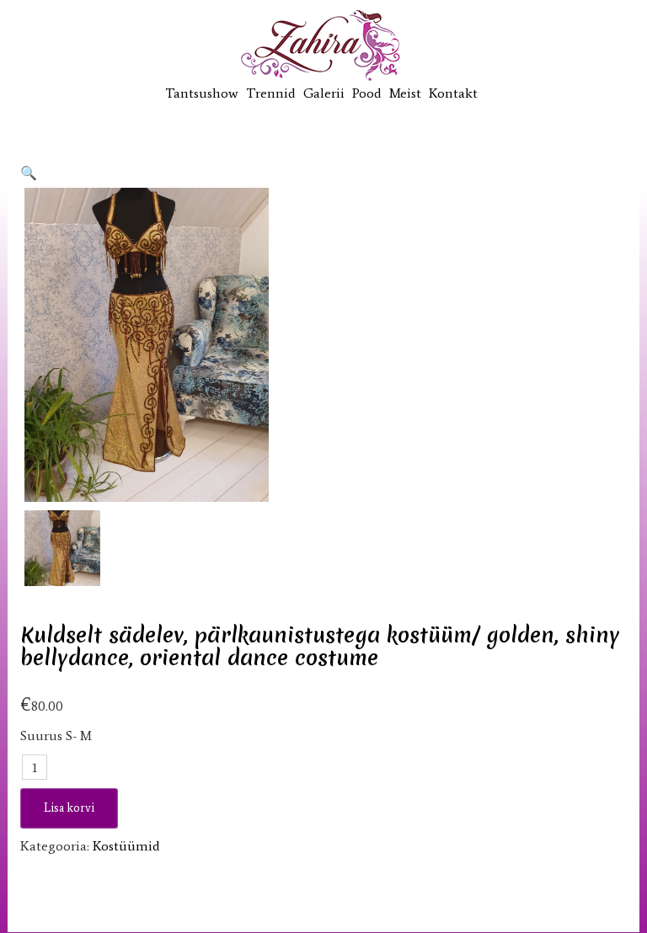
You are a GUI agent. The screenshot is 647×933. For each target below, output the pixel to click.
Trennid (271, 93)
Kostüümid (126, 846)
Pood (367, 93)
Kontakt (453, 93)
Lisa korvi (69, 808)
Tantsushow (201, 93)
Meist (405, 93)
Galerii (324, 93)
